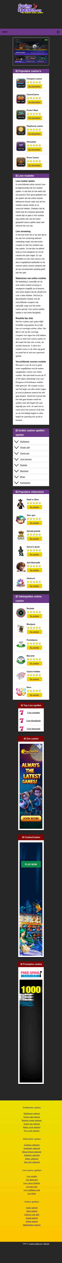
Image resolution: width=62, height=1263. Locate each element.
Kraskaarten (25, 483)
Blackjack (24, 471)
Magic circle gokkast (31, 1127)
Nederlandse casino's (32, 1225)
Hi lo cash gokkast (32, 1131)
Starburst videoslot (32, 1155)
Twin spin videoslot (32, 1162)
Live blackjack (34, 721)
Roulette (23, 465)
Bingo (22, 477)
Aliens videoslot (31, 1159)
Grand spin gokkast (32, 1124)
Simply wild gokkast (31, 1117)
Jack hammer (26, 459)
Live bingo (32, 1193)
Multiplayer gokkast (32, 1113)
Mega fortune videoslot (31, 1152)
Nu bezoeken (34, 86)
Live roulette (33, 712)
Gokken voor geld (31, 1215)
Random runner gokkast (32, 1120)
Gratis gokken (32, 1208)
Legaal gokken (32, 1218)
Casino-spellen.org (35, 1244)
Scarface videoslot (32, 1145)
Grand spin (24, 453)
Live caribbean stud (32, 1190)
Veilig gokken (31, 1211)
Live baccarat (33, 729)
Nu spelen (34, 507)
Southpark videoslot (32, 1148)
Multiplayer (24, 442)
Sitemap (46, 1244)
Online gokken (32, 1221)
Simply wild (25, 447)
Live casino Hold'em (31, 1183)
